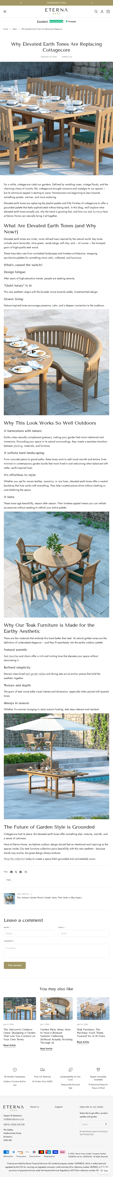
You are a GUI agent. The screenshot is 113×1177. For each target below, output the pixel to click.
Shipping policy (49, 1156)
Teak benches (11, 656)
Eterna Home (80, 1153)
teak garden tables (35, 674)
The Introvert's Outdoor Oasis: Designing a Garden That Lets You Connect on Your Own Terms (19, 1034)
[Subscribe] (105, 1124)
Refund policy (8, 1156)
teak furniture (95, 212)
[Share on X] (16, 872)
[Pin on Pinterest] (20, 872)
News (15, 29)
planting (18, 446)
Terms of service (34, 1156)
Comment (9, 941)
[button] (4, 11)
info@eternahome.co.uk (14, 1119)
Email (62, 927)
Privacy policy (21, 1156)
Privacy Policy (88, 1134)
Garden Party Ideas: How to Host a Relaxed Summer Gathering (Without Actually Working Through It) (56, 1036)
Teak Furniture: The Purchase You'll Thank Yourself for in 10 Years (91, 1033)
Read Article (10, 1045)
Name (7, 927)
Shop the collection (14, 859)
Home (6, 29)
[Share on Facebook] (11, 872)
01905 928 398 (18, 1124)
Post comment (14, 965)
